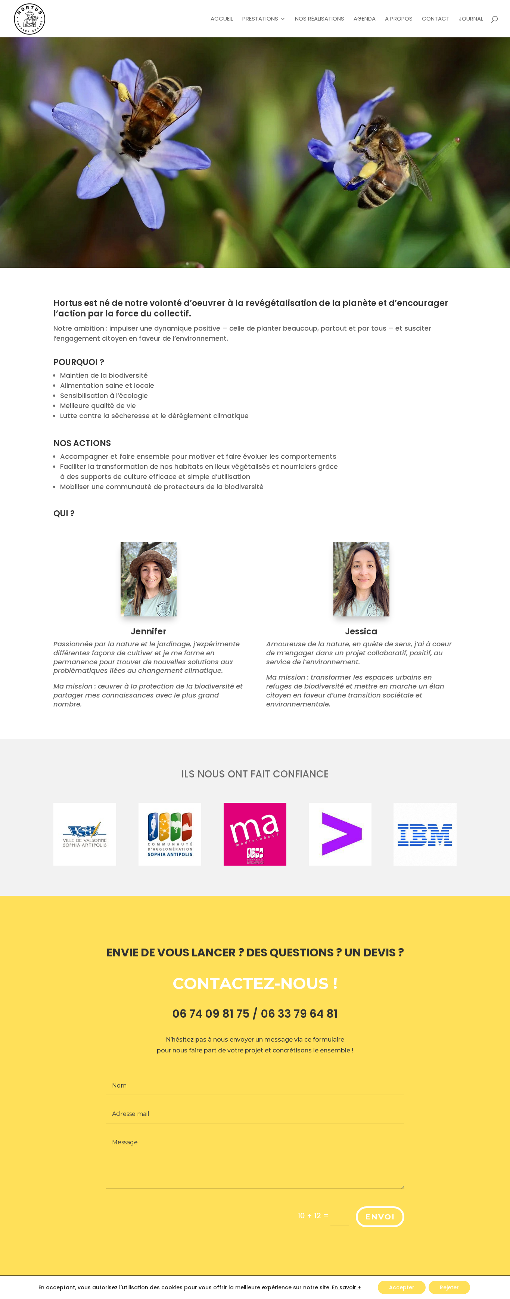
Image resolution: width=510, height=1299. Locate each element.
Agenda (365, 19)
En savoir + (346, 1287)
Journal (471, 19)
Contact (436, 19)
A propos (399, 19)
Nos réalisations (319, 19)
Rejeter (449, 1287)
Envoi (380, 1216)
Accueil (222, 19)
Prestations (260, 19)
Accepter (401, 1287)
